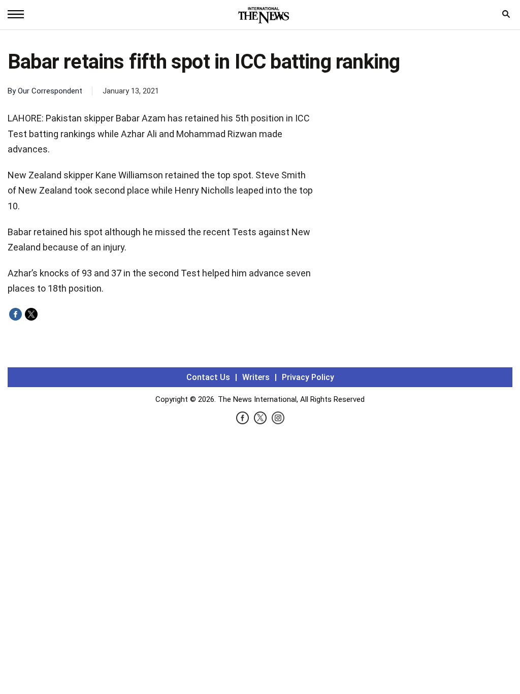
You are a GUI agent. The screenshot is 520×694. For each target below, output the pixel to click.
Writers (256, 377)
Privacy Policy (308, 377)
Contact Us (208, 377)
